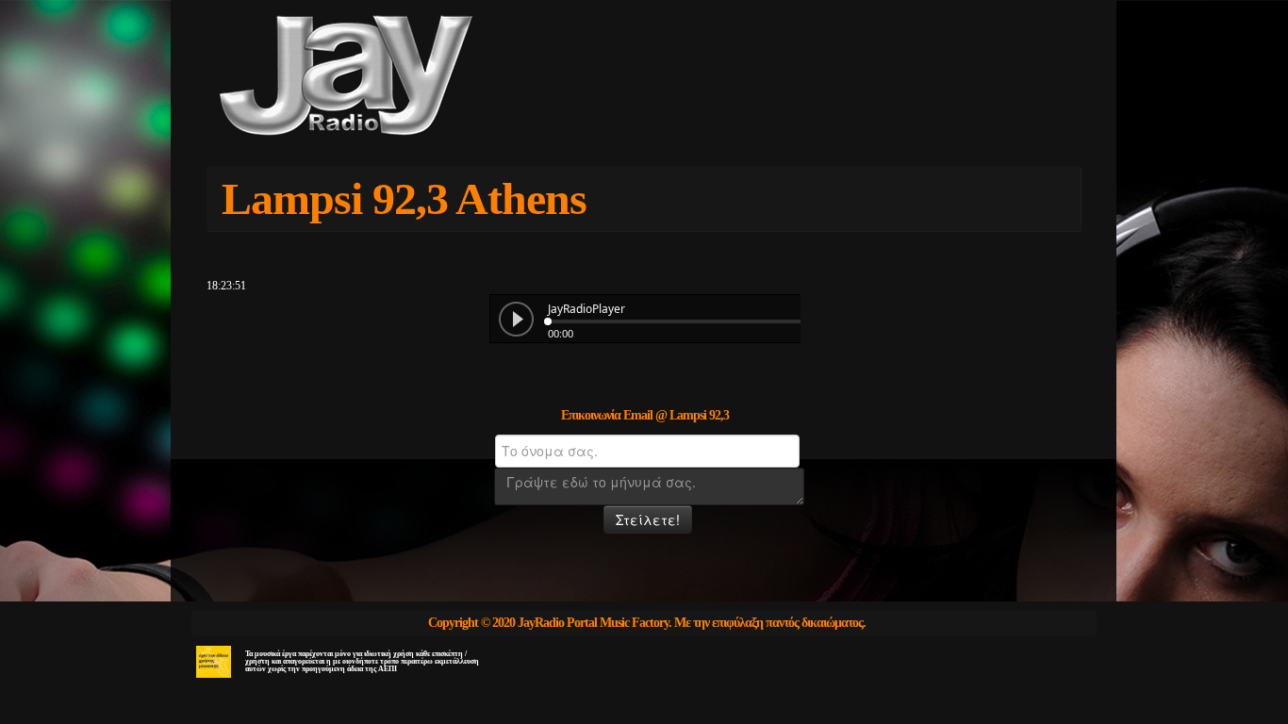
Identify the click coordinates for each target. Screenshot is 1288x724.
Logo (408, 77)
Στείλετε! (648, 519)
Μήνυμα (490, 479)
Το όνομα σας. (490, 446)
